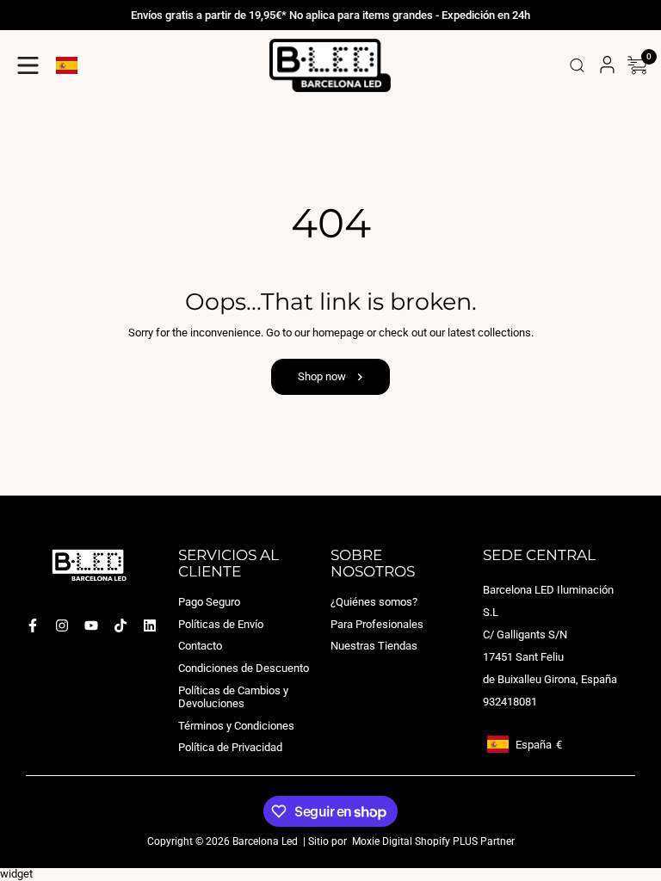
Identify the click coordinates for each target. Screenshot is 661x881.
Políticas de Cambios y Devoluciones (233, 696)
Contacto (200, 645)
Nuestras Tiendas (373, 645)
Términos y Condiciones (236, 725)
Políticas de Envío (220, 624)
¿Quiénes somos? (373, 601)
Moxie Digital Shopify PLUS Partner (432, 841)
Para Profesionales (376, 624)
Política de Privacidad (230, 747)
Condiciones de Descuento (243, 668)
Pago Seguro (209, 601)
